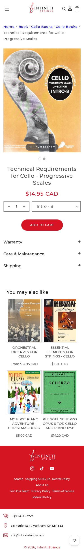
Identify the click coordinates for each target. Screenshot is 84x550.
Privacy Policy (40, 491)
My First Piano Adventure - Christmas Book (24, 423)
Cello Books (42, 26)
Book (23, 26)
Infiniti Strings (48, 547)
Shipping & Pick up (37, 479)
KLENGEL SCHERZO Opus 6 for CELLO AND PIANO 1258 (60, 423)
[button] (7, 8)
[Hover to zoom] (42, 100)
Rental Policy (61, 479)
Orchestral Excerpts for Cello (24, 351)
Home (8, 26)
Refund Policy (42, 497)
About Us (42, 485)
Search (18, 479)
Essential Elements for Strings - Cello (60, 351)
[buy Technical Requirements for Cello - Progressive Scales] (44, 159)
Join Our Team (19, 491)
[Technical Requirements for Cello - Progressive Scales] (40, 159)
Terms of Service (63, 491)
